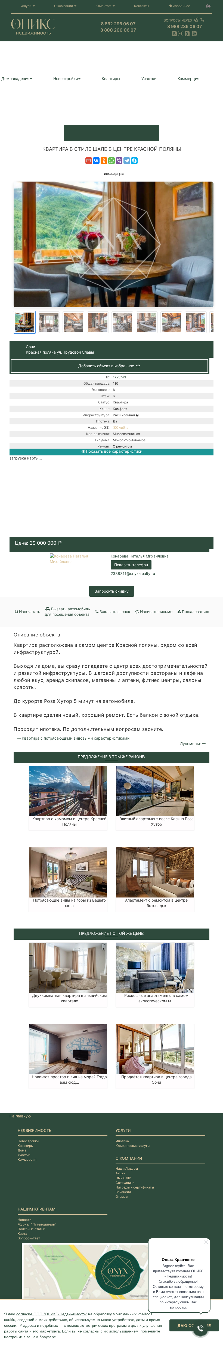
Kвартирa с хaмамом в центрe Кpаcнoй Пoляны (69, 821)
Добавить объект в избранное (106, 365)
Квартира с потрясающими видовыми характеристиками (75, 738)
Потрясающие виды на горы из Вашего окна (69, 903)
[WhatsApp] (111, 160)
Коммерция (188, 78)
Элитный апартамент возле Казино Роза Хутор (156, 821)
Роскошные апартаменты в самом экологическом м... (156, 998)
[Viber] (119, 160)
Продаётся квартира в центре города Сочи (156, 1079)
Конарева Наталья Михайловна (140, 556)
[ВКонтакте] (96, 160)
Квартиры (111, 78)
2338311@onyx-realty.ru (133, 573)
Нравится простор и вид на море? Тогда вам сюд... (69, 1079)
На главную (20, 1116)
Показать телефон (131, 564)
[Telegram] (126, 160)
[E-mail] (88, 160)
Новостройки (65, 78)
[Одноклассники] (104, 160)
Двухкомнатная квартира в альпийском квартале (69, 998)
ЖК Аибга (120, 427)
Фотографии (115, 174)
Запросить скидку (112, 591)
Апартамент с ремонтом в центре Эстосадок (156, 903)
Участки (148, 78)
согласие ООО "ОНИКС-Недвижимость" (51, 1313)
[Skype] (134, 160)
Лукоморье (190, 743)
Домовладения (15, 78)
